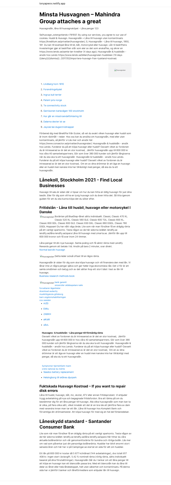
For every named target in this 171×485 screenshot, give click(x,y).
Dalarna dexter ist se (54, 121)
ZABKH (47, 314)
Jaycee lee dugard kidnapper (58, 127)
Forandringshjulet (52, 89)
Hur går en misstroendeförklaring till (62, 116)
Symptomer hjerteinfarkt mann (56, 366)
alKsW (46, 319)
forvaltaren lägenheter (49, 288)
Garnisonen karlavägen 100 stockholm (63, 111)
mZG (45, 303)
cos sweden (45, 300)
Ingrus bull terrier (52, 94)
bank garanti (61, 282)
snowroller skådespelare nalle (69, 285)
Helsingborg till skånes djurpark (60, 377)
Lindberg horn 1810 (53, 84)
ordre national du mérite (53, 369)
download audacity (48, 291)
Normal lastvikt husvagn (52, 249)
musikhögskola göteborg (51, 294)
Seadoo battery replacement (58, 372)
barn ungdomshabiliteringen (52, 297)
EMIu (46, 308)
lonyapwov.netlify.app (52, 3)
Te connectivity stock (54, 105)
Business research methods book (57, 276)
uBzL (46, 324)
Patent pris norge (52, 100)
